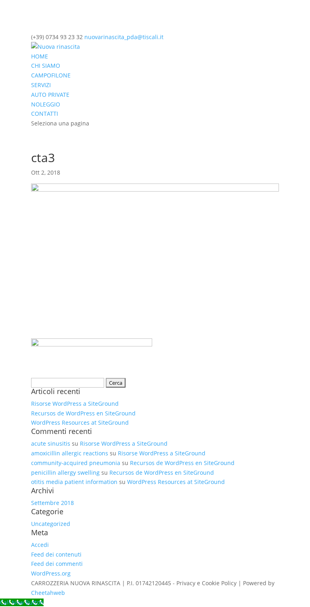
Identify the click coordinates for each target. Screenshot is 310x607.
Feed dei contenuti (56, 554)
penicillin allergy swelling (65, 472)
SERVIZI (41, 85)
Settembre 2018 (52, 503)
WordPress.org (51, 573)
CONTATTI (44, 113)
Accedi (40, 545)
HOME (39, 56)
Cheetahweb (48, 593)
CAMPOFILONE (51, 75)
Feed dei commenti (57, 563)
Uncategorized (50, 524)
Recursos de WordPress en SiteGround (83, 413)
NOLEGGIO (45, 104)
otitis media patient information (74, 482)
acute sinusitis (50, 443)
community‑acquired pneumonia (75, 463)
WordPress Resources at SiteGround (80, 422)
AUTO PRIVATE (50, 94)
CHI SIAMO (45, 65)
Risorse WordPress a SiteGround (75, 403)
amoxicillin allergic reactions (69, 453)
